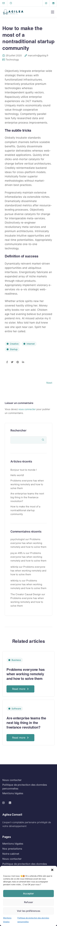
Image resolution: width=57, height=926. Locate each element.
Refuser (28, 902)
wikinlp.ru (15, 580)
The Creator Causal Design (25, 594)
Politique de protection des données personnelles (33, 920)
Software (16, 708)
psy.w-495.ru (17, 553)
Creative (14, 343)
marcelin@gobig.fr (38, 55)
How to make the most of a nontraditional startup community (25, 510)
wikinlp (14, 566)
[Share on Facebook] (7, 362)
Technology (12, 59)
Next (49, 382)
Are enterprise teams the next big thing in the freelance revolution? (27, 497)
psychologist (17, 539)
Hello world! (17, 475)
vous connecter (27, 409)
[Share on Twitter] (12, 362)
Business (16, 660)
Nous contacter (12, 780)
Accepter (28, 893)
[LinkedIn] (53, 3)
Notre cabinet (10, 853)
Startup (14, 349)
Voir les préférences (28, 910)
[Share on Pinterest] (17, 362)
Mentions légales (7, 920)
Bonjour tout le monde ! (23, 469)
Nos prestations (12, 848)
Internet (31, 343)
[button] (52, 869)
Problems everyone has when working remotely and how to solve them (27, 484)
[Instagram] (46, 3)
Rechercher (18, 430)
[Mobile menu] (52, 12)
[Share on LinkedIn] (23, 362)
